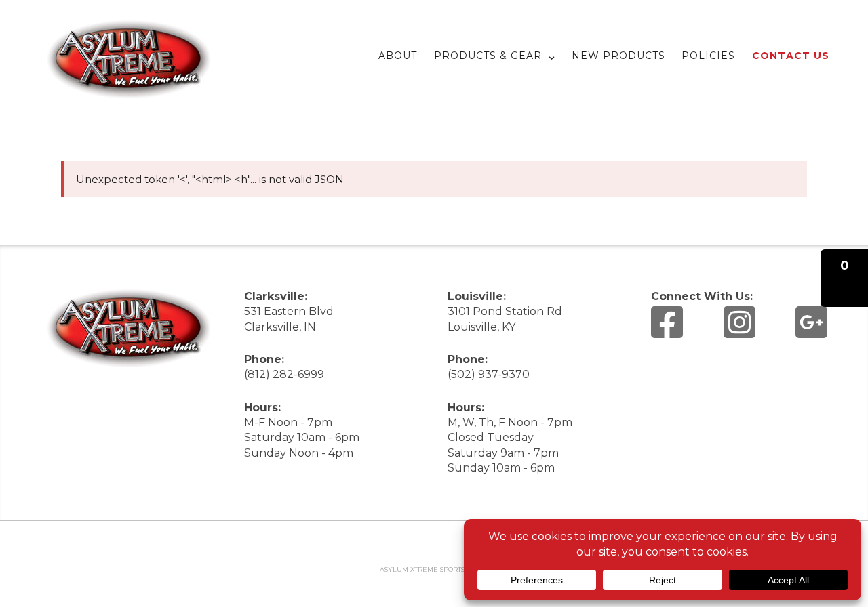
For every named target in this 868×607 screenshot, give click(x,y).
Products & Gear (488, 55)
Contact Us (790, 55)
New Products (618, 55)
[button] (844, 278)
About (397, 55)
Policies (708, 55)
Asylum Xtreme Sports (422, 569)
